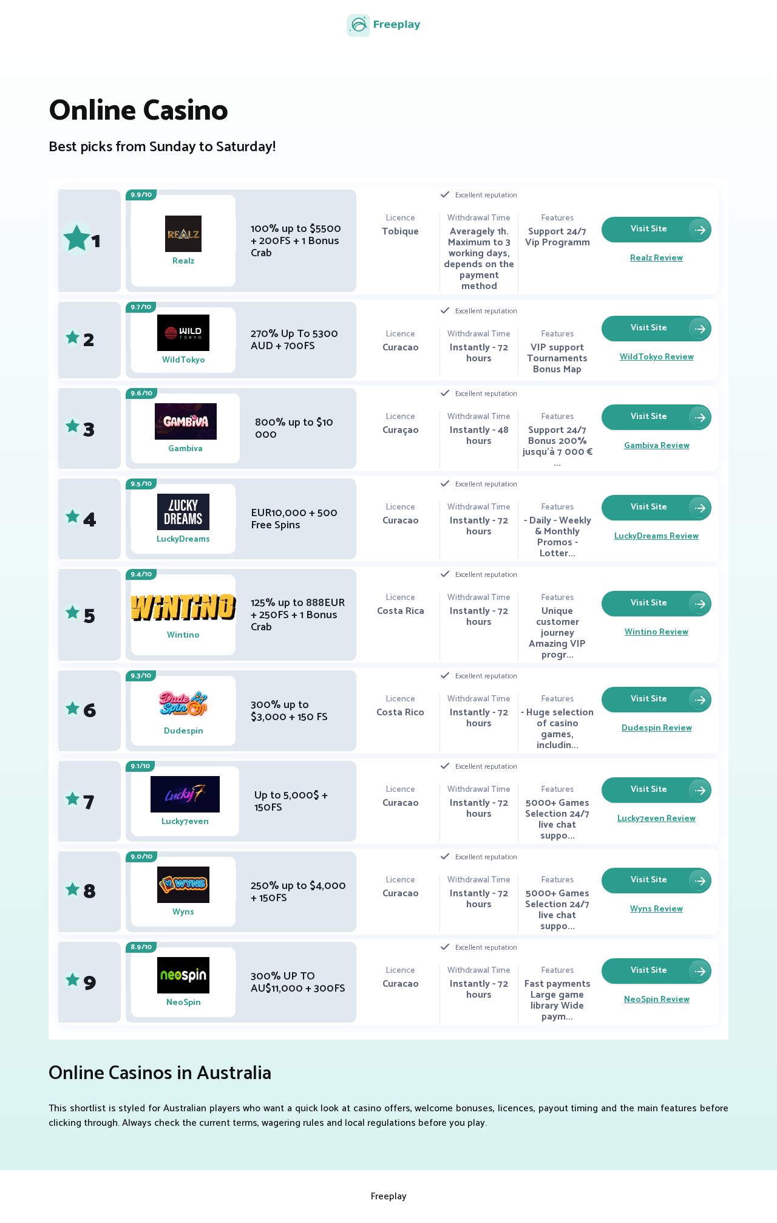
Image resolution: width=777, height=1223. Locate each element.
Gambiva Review (657, 446)
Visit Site (649, 229)
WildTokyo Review (657, 357)
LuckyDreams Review (656, 536)
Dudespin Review (657, 728)
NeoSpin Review (657, 1000)
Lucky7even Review (656, 819)
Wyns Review (656, 909)
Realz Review (656, 258)
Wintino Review (656, 632)
